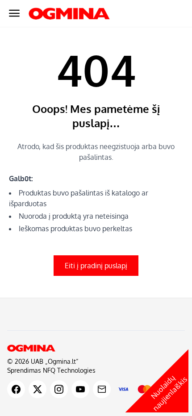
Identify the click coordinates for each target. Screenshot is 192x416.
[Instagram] (59, 389)
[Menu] (14, 13)
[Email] (102, 389)
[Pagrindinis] (96, 348)
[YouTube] (80, 389)
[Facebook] (16, 389)
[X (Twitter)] (37, 389)
